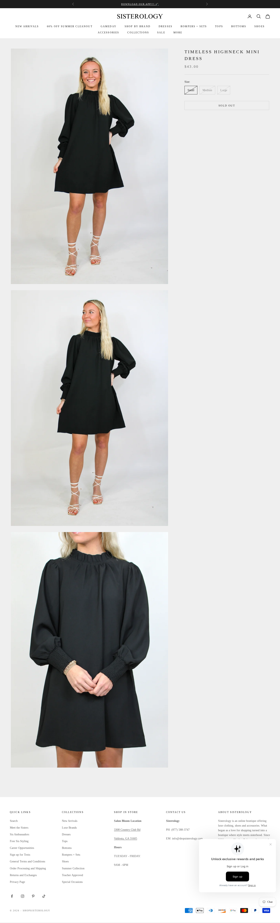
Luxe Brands (69, 827)
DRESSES (165, 26)
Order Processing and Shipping (28, 868)
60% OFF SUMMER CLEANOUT (69, 26)
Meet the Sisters (19, 827)
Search (14, 820)
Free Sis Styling (19, 841)
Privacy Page (17, 881)
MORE (177, 32)
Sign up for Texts (20, 854)
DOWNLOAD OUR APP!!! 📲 (140, 4)
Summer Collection (73, 868)
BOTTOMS (238, 26)
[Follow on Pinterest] (33, 896)
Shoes (65, 861)
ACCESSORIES (108, 32)
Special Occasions (72, 881)
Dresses (66, 834)
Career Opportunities (22, 847)
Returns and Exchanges (23, 875)
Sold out (227, 105)
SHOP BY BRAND (137, 26)
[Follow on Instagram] (22, 896)
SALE (161, 32)
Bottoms (67, 847)
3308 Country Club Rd (127, 829)
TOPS (219, 26)
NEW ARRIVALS (27, 26)
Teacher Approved (72, 875)
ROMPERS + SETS (194, 26)
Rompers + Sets (71, 854)
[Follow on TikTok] (44, 896)
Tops (64, 841)
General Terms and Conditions (27, 861)
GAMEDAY (108, 26)
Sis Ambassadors (19, 834)
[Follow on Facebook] (12, 896)
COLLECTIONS (138, 32)
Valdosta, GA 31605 (125, 838)
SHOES (259, 26)
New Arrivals (69, 820)
